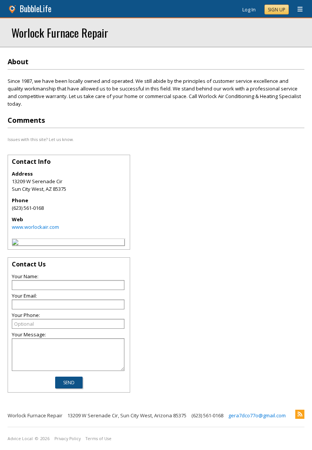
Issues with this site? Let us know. (41, 139)
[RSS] (299, 414)
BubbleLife (35, 8)
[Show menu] (297, 9)
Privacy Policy (67, 438)
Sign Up (276, 9)
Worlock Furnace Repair (59, 32)
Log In (249, 9)
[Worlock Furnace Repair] (15, 243)
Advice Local (20, 438)
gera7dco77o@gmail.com (257, 415)
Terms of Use (98, 438)
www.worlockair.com (35, 226)
